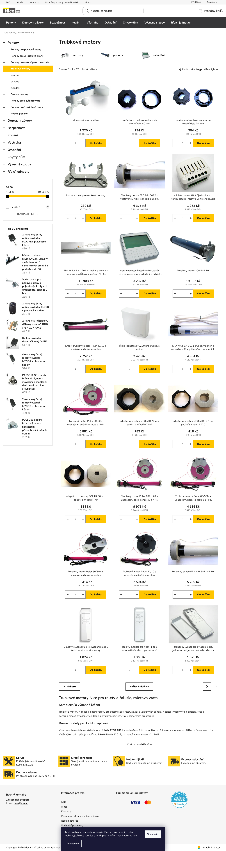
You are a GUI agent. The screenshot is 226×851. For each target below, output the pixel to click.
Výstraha (14, 142)
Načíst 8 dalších (139, 686)
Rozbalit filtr (26, 214)
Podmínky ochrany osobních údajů (61, 2)
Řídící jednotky (18, 171)
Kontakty (34, 2)
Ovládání (14, 150)
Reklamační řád (69, 821)
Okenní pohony (19, 94)
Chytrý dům (16, 157)
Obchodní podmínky (72, 825)
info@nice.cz (21, 803)
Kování (13, 135)
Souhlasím (153, 834)
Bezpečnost (16, 128)
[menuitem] (11, 22)
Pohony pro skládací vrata (25, 100)
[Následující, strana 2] (207, 687)
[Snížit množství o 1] (67, 143)
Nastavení (73, 843)
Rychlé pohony (19, 113)
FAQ (8, 2)
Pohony (13, 42)
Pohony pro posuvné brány (26, 49)
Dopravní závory (20, 120)
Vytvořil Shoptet (211, 847)
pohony (15, 81)
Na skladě (30, 207)
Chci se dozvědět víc (138, 744)
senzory (15, 75)
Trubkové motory (20, 68)
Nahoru (71, 686)
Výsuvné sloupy (19, 164)
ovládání (15, 88)
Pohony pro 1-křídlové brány (27, 107)
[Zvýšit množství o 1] (83, 143)
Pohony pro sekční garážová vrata (30, 62)
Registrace (212, 2)
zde (135, 835)
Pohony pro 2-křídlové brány (27, 56)
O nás (20, 2)
